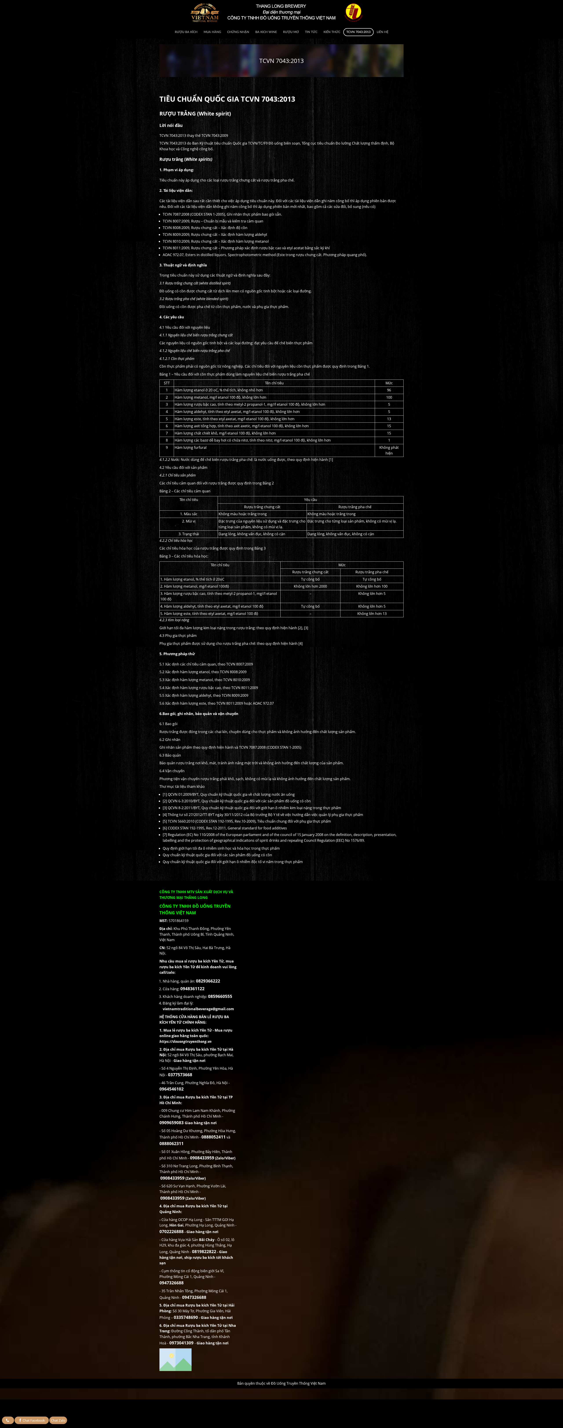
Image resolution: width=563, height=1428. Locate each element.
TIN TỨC (311, 32)
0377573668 (180, 1074)
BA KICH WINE (266, 32)
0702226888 (171, 1231)
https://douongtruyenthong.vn (185, 1041)
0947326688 (171, 1282)
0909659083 (171, 1122)
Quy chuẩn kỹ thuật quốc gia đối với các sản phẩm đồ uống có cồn (217, 854)
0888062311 (171, 1143)
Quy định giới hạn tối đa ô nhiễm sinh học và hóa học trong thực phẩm (221, 848)
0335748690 (186, 1317)
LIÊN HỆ (382, 32)
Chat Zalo (58, 1420)
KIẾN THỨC (332, 32)
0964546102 (171, 1089)
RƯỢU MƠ (291, 32)
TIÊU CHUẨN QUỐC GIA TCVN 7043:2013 (227, 99)
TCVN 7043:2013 (358, 32)
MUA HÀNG (212, 32)
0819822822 (204, 1251)
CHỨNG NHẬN (238, 32)
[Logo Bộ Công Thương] (197, 1359)
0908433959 (202, 1157)
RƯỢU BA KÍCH (186, 32)
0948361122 (192, 988)
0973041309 (181, 1343)
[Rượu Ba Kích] (281, 12)
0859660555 (220, 996)
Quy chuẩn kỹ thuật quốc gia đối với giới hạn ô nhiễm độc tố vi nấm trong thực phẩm (233, 861)
